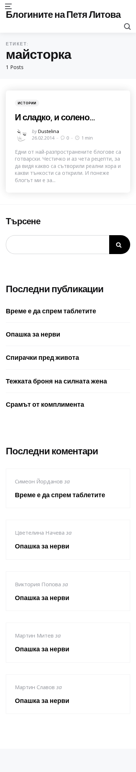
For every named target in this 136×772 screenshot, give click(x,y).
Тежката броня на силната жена (56, 381)
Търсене (23, 221)
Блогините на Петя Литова (63, 14)
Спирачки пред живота (42, 357)
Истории (27, 103)
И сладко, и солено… (55, 117)
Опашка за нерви (33, 334)
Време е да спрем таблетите (51, 311)
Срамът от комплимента (45, 404)
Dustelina (48, 131)
